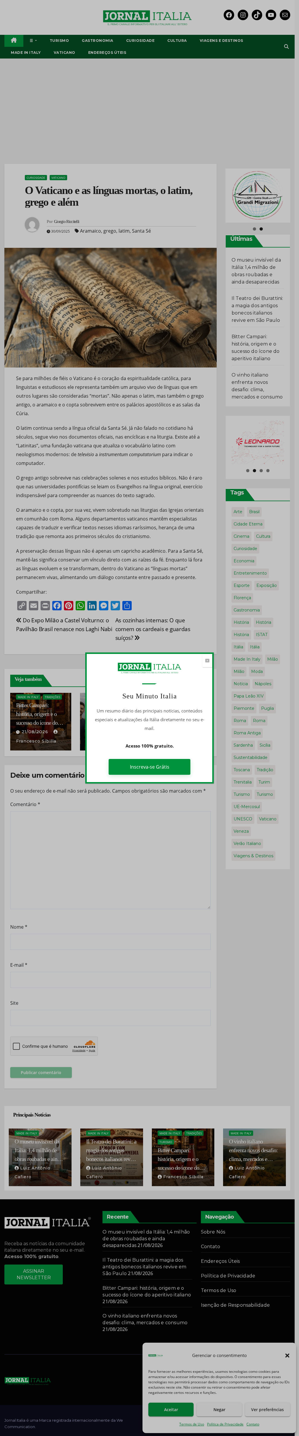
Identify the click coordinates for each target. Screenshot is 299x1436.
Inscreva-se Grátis (149, 767)
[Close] (207, 660)
